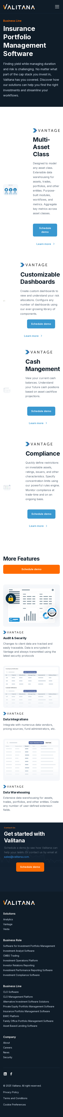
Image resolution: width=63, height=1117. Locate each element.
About (6, 1042)
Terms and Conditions (15, 1098)
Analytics (8, 919)
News (6, 1052)
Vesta (6, 929)
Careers (7, 1047)
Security (7, 1057)
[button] (56, 7)
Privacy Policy (11, 1092)
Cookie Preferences (14, 1104)
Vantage (7, 924)
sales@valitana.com (16, 856)
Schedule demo (45, 229)
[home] (19, 6)
